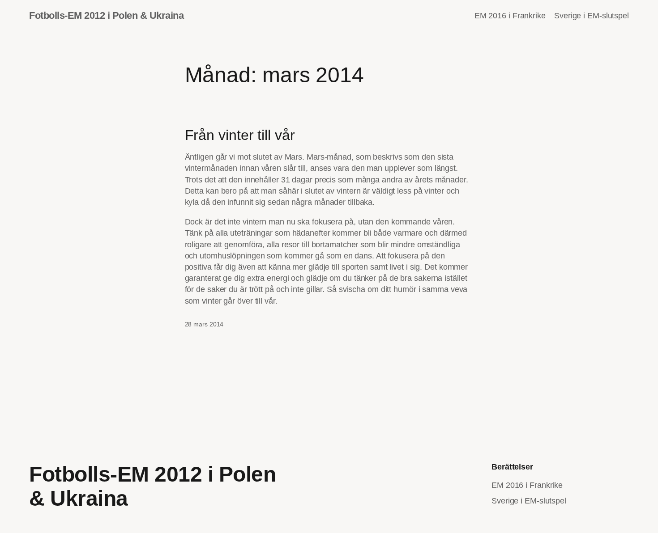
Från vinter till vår (240, 135)
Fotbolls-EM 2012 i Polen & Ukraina (106, 15)
